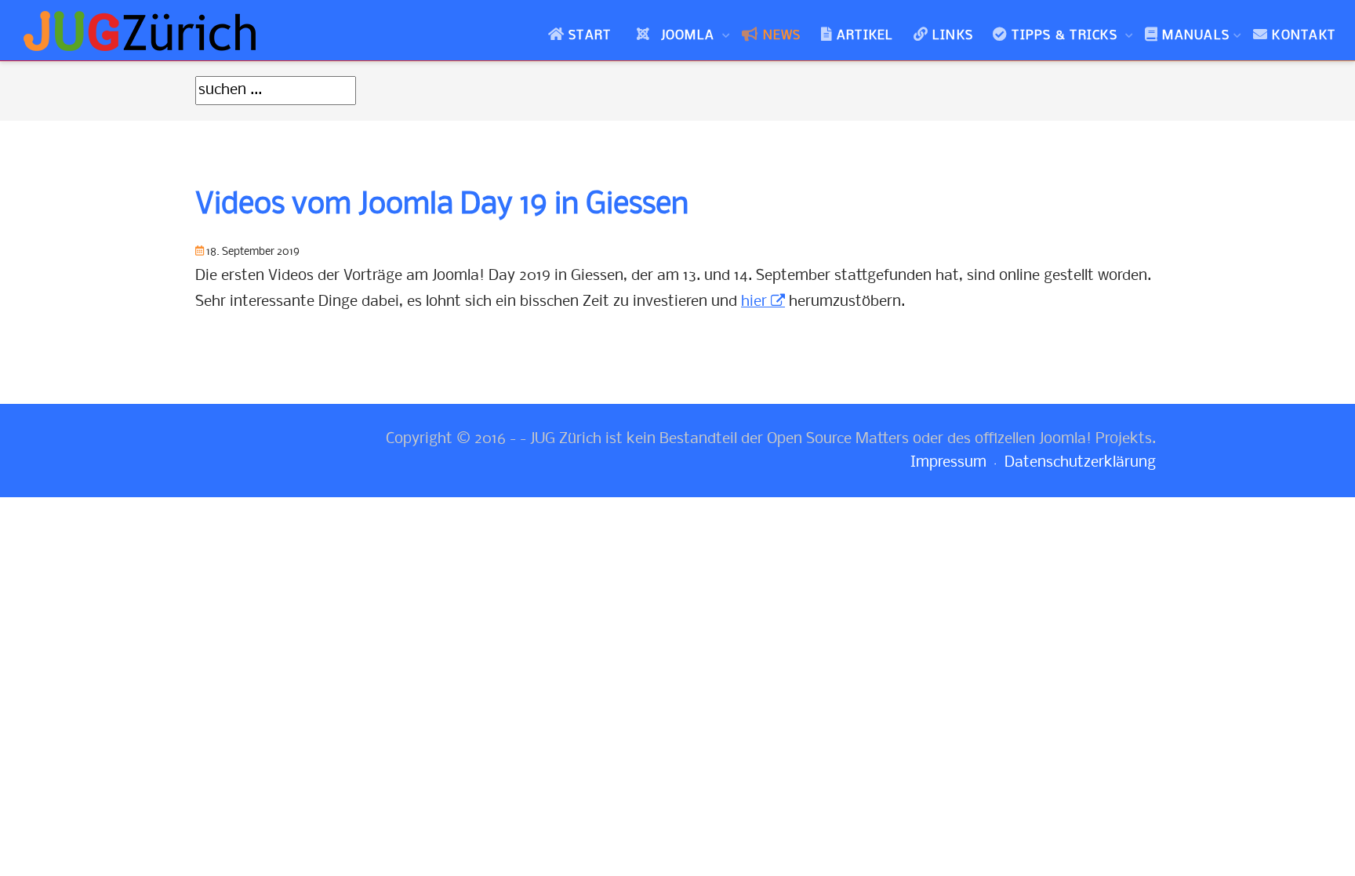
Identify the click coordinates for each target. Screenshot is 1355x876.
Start (590, 35)
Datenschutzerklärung (1080, 463)
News (782, 35)
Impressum (948, 463)
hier (754, 302)
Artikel (865, 35)
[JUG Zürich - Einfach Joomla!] (141, 30)
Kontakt (1303, 35)
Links (952, 35)
